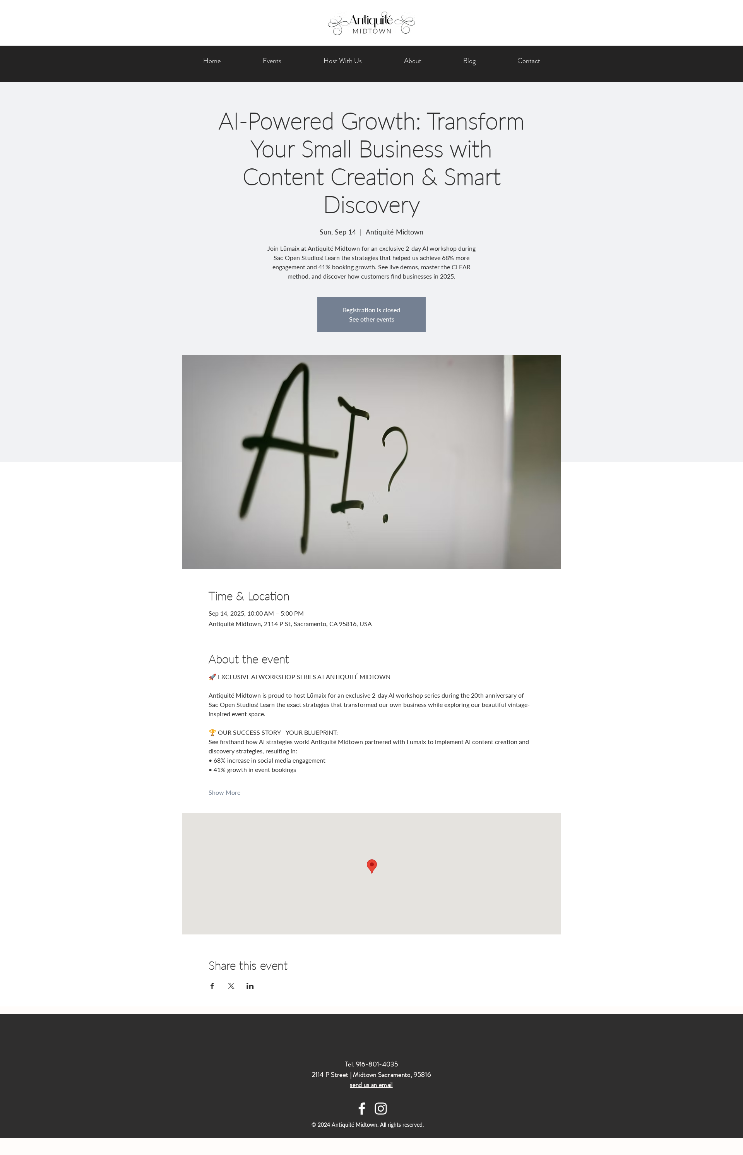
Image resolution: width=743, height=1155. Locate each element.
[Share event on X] (231, 986)
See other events (371, 319)
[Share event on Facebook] (212, 986)
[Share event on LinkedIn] (250, 986)
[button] (342, 61)
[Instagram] (381, 1108)
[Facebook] (362, 1108)
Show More (224, 792)
